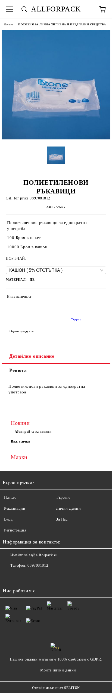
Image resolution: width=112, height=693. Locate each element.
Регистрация (15, 530)
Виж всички (20, 441)
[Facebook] (9, 576)
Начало (8, 24)
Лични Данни (68, 508)
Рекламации (15, 508)
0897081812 (37, 565)
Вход (8, 519)
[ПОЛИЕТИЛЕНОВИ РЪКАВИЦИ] (56, 138)
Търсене (63, 497)
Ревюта (18, 370)
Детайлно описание (31, 356)
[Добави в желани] (98, 297)
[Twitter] (21, 576)
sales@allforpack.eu (41, 555)
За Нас (61, 519)
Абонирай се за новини (33, 432)
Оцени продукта (21, 331)
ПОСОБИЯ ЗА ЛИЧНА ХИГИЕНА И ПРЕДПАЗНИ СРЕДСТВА (62, 24)
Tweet (76, 320)
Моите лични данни (58, 670)
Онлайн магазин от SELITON (56, 688)
